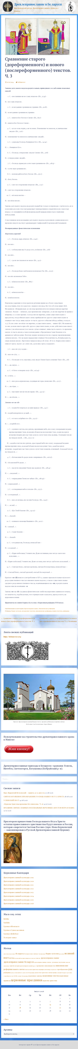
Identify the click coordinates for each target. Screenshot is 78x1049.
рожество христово (41, 972)
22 (60, 1008)
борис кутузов (16, 611)
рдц (70, 969)
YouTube (7, 923)
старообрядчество (8, 976)
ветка (11, 958)
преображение (62, 969)
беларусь (20, 953)
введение (61, 954)
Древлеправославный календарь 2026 (19, 903)
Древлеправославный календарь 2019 (19, 877)
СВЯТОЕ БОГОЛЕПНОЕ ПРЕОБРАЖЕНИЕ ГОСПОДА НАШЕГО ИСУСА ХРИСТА (34, 796)
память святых (19, 969)
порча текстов (57, 611)
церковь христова (50, 980)
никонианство (49, 966)
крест (34, 966)
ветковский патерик (20, 958)
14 (50, 1004)
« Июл (6, 1019)
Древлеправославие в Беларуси (38, 4)
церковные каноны (35, 976)
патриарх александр (44, 969)
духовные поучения (58, 962)
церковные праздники (26, 980)
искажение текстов (28, 611)
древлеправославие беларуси (19, 961)
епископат (6, 966)
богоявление (41, 954)
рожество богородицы (28, 972)
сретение (69, 972)
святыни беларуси (61, 972)
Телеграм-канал (10, 937)
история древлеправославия (23, 966)
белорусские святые (31, 954)
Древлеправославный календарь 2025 (19, 900)
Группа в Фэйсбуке (11, 934)
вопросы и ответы (30, 958)
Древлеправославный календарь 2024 (19, 896)
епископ (68, 962)
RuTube (6, 919)
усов (15, 976)
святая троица (52, 972)
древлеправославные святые (42, 962)
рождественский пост (16, 972)
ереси (12, 966)
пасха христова (33, 969)
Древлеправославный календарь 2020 (19, 881)
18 (20, 1008)
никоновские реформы (44, 611)
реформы (66, 611)
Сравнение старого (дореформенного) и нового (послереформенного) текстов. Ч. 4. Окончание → (58, 621)
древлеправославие (50, 958)
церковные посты (51, 975)
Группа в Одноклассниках (14, 930)
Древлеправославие (31, 608)
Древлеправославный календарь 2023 (19, 892)
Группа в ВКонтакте (11, 926)
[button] (75, 5)
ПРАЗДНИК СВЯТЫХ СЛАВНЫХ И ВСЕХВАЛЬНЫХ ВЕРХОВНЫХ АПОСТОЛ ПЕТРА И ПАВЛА (39, 808)
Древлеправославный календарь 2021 (18, 885)
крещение (40, 966)
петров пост (54, 969)
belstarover (21, 82)
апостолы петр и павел (9, 954)
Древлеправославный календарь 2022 (19, 889)
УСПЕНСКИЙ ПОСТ (11, 800)
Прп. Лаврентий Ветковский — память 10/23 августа (24, 793)
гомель (37, 958)
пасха (27, 969)
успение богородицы (22, 976)
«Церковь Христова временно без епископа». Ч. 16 (23, 804)
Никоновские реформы (47, 608)
